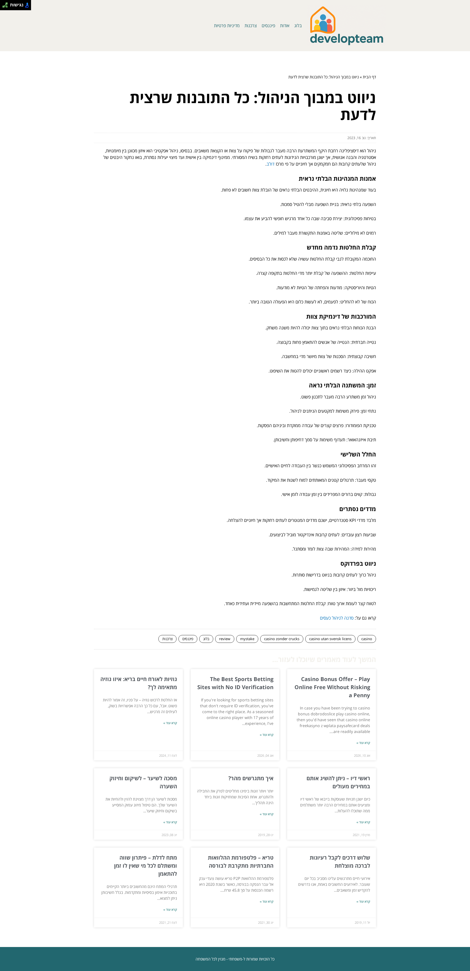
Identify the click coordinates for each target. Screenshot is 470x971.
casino (366, 638)
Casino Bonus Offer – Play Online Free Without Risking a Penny (332, 687)
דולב (270, 164)
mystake (247, 638)
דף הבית (369, 77)
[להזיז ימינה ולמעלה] (6, 3)
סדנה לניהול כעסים (336, 618)
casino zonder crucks (281, 638)
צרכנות (251, 25)
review (224, 638)
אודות (284, 25)
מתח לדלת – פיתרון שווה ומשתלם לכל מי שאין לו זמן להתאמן (145, 865)
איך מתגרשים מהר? (250, 778)
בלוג (298, 25)
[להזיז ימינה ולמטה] (6, 6)
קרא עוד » (363, 743)
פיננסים (268, 25)
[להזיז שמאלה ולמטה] (3, 6)
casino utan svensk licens (330, 638)
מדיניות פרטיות (227, 25)
